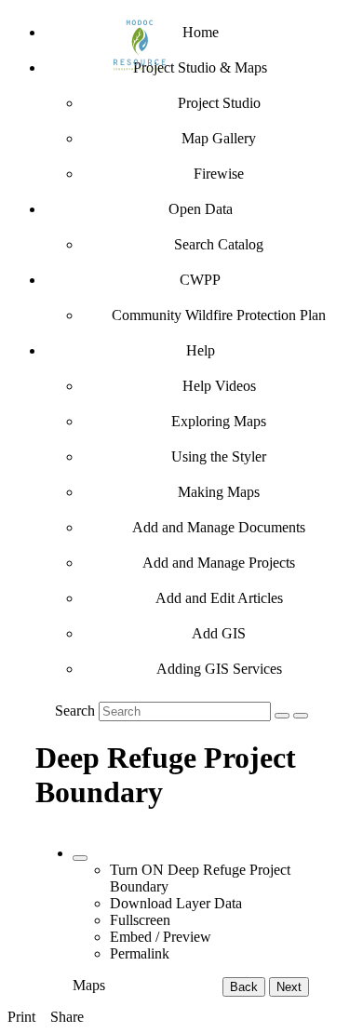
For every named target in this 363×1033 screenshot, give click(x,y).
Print (21, 1017)
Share (67, 1017)
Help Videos (219, 386)
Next (289, 987)
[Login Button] (300, 715)
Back (244, 987)
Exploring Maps (218, 421)
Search (75, 710)
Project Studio (219, 103)
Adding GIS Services (219, 669)
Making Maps (219, 492)
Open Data (200, 209)
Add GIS (219, 633)
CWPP (200, 280)
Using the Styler (218, 456)
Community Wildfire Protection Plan (219, 315)
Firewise (219, 173)
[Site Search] (282, 715)
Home (200, 32)
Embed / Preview (160, 937)
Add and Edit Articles (219, 598)
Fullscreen (140, 920)
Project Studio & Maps (200, 67)
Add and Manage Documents (218, 527)
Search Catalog (218, 244)
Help (200, 350)
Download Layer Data (176, 903)
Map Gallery (219, 138)
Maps (89, 985)
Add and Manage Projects (218, 562)
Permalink (139, 953)
